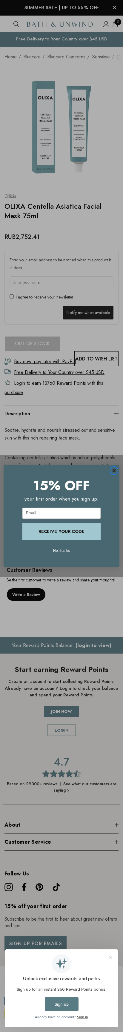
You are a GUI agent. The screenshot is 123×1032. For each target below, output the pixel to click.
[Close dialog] (114, 470)
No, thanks (61, 550)
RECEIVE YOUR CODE (61, 531)
